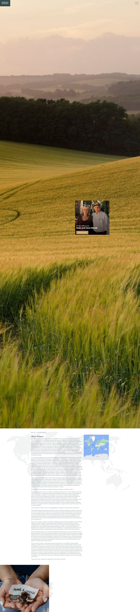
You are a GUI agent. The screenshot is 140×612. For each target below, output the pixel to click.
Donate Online (82, 232)
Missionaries (33, 432)
